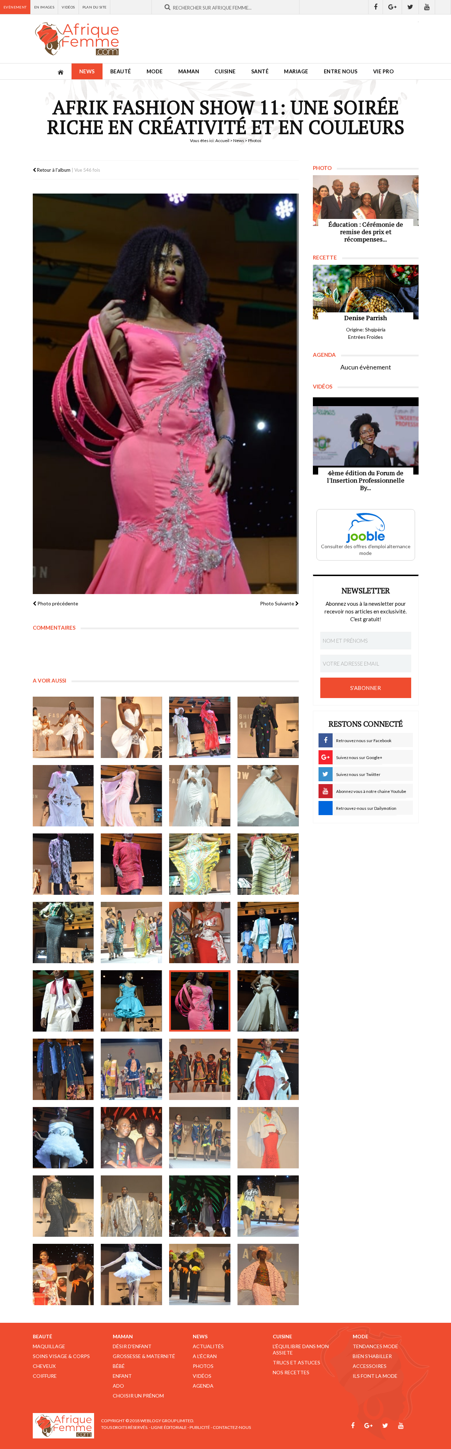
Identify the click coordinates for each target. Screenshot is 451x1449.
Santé (260, 71)
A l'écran (205, 1356)
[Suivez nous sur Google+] (392, 7)
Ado (118, 1386)
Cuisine (225, 71)
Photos (203, 1366)
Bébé (119, 1366)
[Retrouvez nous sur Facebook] (375, 7)
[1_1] (268, 727)
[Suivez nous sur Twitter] (410, 7)
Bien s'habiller (372, 1356)
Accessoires (370, 1366)
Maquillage (49, 1346)
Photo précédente (57, 603)
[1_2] (63, 795)
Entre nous (341, 71)
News (87, 71)
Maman (188, 71)
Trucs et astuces (296, 1362)
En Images (44, 7)
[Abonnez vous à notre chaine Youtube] (427, 7)
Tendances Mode (375, 1346)
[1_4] (63, 1137)
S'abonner (365, 688)
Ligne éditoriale (169, 1427)
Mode (155, 71)
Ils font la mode (375, 1376)
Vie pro (383, 71)
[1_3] (131, 795)
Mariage (296, 71)
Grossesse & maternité (144, 1356)
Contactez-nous (232, 1427)
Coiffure (45, 1376)
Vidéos (68, 7)
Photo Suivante (277, 603)
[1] (63, 727)
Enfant (122, 1376)
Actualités (208, 1346)
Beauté (120, 71)
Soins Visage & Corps (61, 1356)
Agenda (203, 1386)
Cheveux (44, 1366)
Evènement (15, 7)
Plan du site (94, 7)
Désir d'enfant (132, 1346)
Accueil (222, 140)
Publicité (200, 1427)
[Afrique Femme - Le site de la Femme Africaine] (77, 39)
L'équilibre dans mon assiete (301, 1349)
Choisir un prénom (138, 1396)
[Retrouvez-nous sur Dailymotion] (443, 7)
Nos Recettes (291, 1372)
